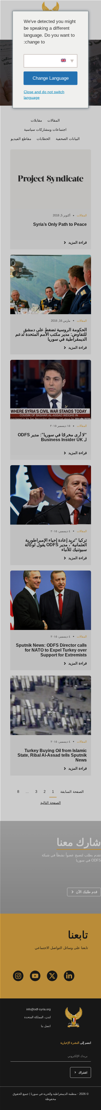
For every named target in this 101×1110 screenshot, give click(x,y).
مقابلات (36, 120)
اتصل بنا (46, 1026)
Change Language (51, 78)
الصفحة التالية (50, 803)
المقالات (53, 120)
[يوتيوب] (35, 976)
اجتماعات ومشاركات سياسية (45, 130)
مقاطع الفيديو (21, 139)
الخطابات (43, 139)
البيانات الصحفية (68, 139)
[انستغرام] (18, 976)
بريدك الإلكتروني (81, 1049)
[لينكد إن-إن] (69, 976)
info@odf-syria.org (38, 1009)
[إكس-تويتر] (52, 976)
